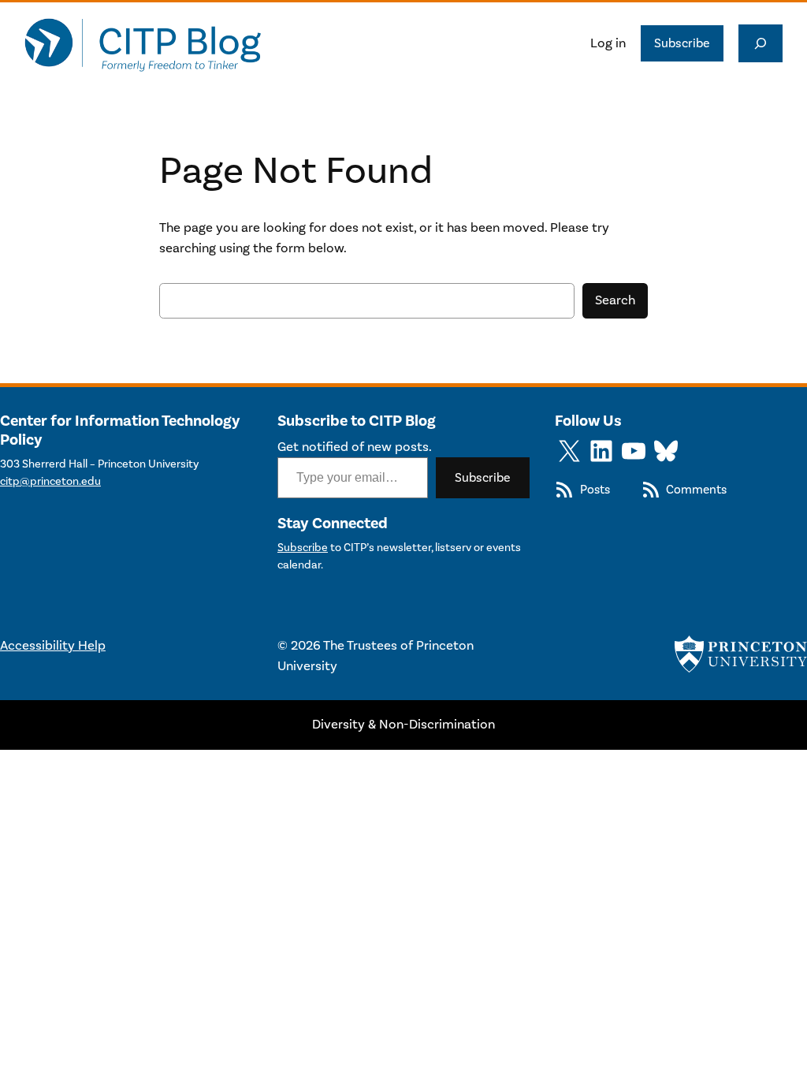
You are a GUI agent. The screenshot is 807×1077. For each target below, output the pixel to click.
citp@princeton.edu (50, 481)
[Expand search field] (760, 43)
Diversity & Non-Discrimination (403, 724)
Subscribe (682, 43)
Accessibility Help (53, 645)
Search (615, 300)
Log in (608, 43)
